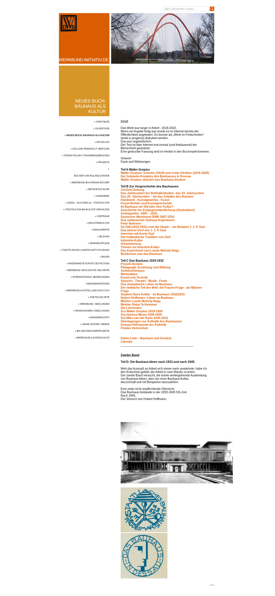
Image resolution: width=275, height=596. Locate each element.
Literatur (127, 341)
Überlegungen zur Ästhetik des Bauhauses (151, 321)
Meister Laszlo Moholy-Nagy (141, 301)
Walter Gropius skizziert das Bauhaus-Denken (153, 179)
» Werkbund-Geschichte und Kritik (87, 270)
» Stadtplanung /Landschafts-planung (84, 250)
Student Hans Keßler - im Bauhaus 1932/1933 (153, 294)
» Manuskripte (100, 229)
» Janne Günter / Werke (94, 324)
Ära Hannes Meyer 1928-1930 (141, 314)
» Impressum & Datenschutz (92, 337)
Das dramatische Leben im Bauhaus (146, 284)
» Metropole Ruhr (97, 189)
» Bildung (103, 236)
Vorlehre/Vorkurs (133, 270)
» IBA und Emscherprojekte (92, 331)
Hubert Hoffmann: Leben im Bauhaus (147, 297)
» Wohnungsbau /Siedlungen (91, 310)
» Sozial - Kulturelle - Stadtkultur (87, 202)
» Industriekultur (97, 223)
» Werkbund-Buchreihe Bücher (89, 182)
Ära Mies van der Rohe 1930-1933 (144, 318)
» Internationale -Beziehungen (90, 277)
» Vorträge (102, 216)
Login (211, 585)
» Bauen (104, 256)
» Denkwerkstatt (98, 317)
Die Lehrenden (131, 307)
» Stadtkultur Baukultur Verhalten (86, 209)
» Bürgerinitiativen (97, 283)
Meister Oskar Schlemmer (139, 304)
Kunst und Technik (134, 277)
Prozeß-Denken (132, 264)
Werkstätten (129, 274)
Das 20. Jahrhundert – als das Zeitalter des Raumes (157, 196)
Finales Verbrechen (134, 328)
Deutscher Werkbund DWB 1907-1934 (147, 216)
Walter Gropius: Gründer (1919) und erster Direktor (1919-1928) (165, 172)
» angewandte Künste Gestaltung (88, 263)
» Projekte (102, 162)
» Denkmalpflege (98, 243)
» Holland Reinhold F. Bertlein (90, 149)
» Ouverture (101, 128)
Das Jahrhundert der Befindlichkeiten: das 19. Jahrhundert (162, 193)
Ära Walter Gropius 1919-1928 (142, 311)
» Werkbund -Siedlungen (93, 304)
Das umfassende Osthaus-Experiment (148, 220)
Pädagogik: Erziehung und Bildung (146, 267)
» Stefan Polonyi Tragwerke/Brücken (85, 155)
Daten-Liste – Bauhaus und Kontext (146, 338)
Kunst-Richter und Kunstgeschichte (146, 203)
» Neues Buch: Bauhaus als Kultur (87, 135)
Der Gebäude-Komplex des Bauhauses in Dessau (156, 176)
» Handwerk (101, 196)
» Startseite (101, 122)
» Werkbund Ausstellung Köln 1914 (87, 290)
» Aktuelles (102, 142)
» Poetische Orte (98, 297)
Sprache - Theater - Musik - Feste (144, 280)
